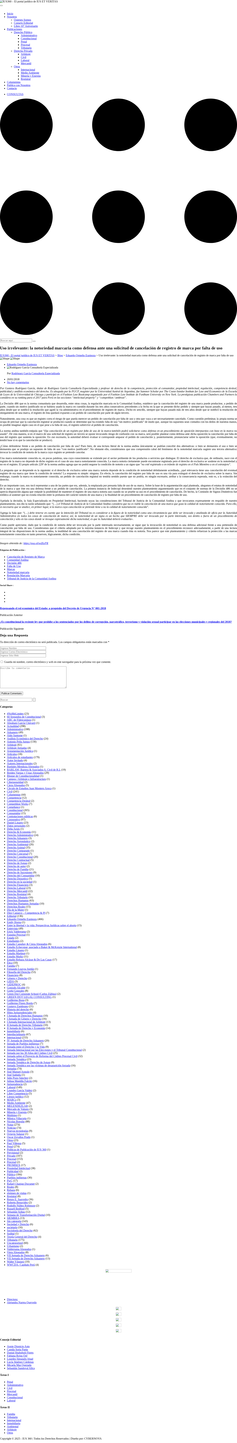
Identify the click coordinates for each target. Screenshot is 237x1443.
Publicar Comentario (11, 693)
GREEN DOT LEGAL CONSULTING (29, 997)
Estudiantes (13, 940)
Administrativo (29, 35)
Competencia (14, 797)
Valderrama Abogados (19, 1249)
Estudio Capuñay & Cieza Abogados (27, 944)
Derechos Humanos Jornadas (23, 903)
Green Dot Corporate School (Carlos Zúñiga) (32, 993)
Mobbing (12, 1115)
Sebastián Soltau (16, 1211)
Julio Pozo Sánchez (17, 1077)
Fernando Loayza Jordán (20, 968)
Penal (24, 41)
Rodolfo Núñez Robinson (21, 1205)
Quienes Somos (22, 19)
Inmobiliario (13, 1031)
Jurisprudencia (15, 1084)
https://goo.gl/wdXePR (35, 543)
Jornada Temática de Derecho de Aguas (28, 1062)
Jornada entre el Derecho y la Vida (26, 1046)
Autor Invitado (15, 760)
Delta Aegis (13, 828)
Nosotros (12, 16)
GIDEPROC (14, 984)
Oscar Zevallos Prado (19, 1137)
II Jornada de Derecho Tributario (25, 1025)
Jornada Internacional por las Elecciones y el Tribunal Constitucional (44, 1049)
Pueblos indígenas (17, 1177)
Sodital (11, 1233)
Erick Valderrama (16, 931)
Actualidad (13, 726)
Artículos (12, 754)
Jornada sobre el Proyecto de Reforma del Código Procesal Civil (42, 1056)
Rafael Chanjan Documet (21, 1183)
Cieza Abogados (16, 785)
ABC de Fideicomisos (19, 719)
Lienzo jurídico (15, 1096)
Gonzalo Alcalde (16, 987)
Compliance (13, 807)
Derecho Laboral (16, 888)
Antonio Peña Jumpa (18, 741)
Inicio (10, 13)
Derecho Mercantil (17, 891)
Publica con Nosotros (18, 85)
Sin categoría (14, 1221)
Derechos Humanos (18, 900)
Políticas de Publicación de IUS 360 (26, 1149)
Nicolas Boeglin (16, 1121)
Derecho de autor (16, 866)
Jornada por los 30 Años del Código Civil (29, 1053)
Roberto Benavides (17, 1202)
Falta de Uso (14, 566)
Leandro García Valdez (19, 1090)
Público (11, 1174)
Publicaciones (14, 29)
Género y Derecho (17, 978)
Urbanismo (13, 1246)
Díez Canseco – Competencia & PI (26, 912)
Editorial (11, 916)
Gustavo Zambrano (17, 1006)
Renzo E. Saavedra (17, 1199)
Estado (10, 937)
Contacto (12, 88)
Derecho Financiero (18, 884)
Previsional (13, 1152)
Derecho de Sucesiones (19, 872)
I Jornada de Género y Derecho (24, 1018)
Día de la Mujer (15, 909)
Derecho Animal (16, 847)
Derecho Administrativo (20, 835)
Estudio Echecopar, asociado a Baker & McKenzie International (42, 947)
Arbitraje (26, 54)
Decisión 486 (14, 562)
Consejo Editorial (23, 22)
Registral (26, 78)
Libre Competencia (17, 1093)
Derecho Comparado (18, 850)
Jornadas (11, 1068)
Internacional (28, 69)
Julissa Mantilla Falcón (19, 1081)
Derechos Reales (16, 906)
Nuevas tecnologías (17, 1130)
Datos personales (16, 825)
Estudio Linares (15, 950)
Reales (10, 1186)
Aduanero (12, 732)
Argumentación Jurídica (20, 751)
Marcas (11, 569)
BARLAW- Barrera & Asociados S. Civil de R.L (34, 769)
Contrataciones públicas (20, 816)
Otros (17, 66)
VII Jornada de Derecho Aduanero (26, 1255)
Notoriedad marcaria (18, 572)
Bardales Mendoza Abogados (23, 766)
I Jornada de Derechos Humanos (25, 1015)
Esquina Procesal (16, 934)
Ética (9, 962)
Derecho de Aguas (17, 863)
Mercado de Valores (18, 1109)
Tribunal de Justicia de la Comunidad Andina (31, 578)
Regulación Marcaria (18, 575)
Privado (11, 1155)
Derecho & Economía (19, 831)
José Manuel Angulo (18, 1071)
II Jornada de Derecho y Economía (26, 1028)
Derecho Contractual (18, 860)
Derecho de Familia (17, 869)
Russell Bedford (16, 1208)
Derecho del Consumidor (21, 875)
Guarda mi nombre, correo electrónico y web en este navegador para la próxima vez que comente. (57, 661)
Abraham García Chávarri (21, 723)
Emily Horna (14, 922)
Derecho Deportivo (17, 878)
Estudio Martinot (16, 953)
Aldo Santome (15, 735)
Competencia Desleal (18, 800)
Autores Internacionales (20, 763)
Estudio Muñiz (15, 956)
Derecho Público (23, 32)
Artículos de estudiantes (20, 757)
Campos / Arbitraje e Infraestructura (26, 779)
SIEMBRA (13, 1218)
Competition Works (17, 803)
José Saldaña (14, 1074)
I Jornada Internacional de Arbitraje (26, 1021)
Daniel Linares (15, 822)
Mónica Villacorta (17, 1118)
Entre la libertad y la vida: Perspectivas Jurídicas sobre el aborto (41, 925)
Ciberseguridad (15, 782)
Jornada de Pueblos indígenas (23, 1043)
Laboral (25, 60)
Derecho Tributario (17, 897)
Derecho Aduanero (17, 838)
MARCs (11, 1099)
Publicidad (13, 1171)
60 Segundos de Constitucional (24, 716)
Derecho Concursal (17, 853)
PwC (9, 1180)
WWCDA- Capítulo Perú (21, 1264)
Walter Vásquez (15, 1261)
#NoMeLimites (15, 713)
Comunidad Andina (17, 559)
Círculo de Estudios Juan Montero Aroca (29, 788)
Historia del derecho (18, 1009)
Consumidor (13, 813)
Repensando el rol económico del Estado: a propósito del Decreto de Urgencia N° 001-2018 (53, 608)
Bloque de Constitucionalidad (23, 775)
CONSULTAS (15, 94)
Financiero (13, 975)
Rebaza (11, 1190)
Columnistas (13, 82)
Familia (11, 965)
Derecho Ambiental (17, 844)
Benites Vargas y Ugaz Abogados (25, 772)
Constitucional (29, 38)
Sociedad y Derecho (18, 1224)
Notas (10, 1124)
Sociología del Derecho (20, 1230)
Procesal (25, 44)
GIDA (10, 981)
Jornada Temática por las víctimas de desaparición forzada (38, 1065)
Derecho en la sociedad (19, 881)
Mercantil (26, 63)
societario (12, 1227)
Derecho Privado (23, 50)
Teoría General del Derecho (22, 1236)
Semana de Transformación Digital (26, 1214)
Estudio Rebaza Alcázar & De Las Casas (29, 959)
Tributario (26, 47)
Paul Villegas (14, 1143)
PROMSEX (13, 1165)
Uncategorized (15, 1242)
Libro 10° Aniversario (26, 26)
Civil (23, 57)
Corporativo (13, 819)
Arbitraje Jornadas (17, 747)
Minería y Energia (31, 75)
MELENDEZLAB (17, 1105)
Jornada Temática (16, 1059)
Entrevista (12, 928)
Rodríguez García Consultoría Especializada (35, 373)
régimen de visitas (17, 1193)
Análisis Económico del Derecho (25, 738)
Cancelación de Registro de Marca (26, 556)
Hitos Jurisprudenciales (19, 1012)
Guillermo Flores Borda (20, 1003)
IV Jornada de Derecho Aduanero (25, 1040)
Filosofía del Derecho (19, 972)
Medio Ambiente (30, 72)
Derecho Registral (17, 894)
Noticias (11, 1127)
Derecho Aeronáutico (18, 841)
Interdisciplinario (16, 1034)
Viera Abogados (16, 1252)
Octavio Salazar (15, 1134)
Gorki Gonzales (15, 990)
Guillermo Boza (15, 1000)
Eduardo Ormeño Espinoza (22, 364)
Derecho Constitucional (20, 856)
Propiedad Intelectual (18, 1168)
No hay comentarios (18, 382)
